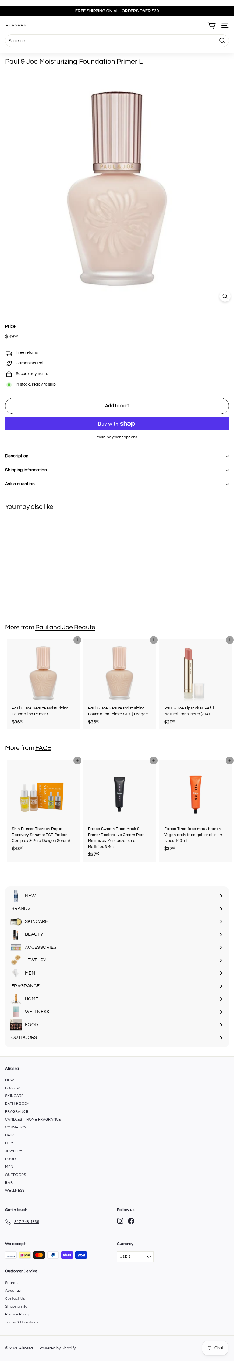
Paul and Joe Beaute (65, 627)
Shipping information (26, 470)
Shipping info (16, 1306)
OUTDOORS (15, 1175)
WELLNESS (15, 1191)
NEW (9, 1080)
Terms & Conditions (21, 1322)
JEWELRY (13, 1151)
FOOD (10, 1159)
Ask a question (20, 484)
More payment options (117, 437)
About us (13, 1291)
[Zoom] (225, 296)
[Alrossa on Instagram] (120, 1221)
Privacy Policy (17, 1314)
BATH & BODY (17, 1104)
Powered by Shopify (57, 1348)
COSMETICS (15, 1127)
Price (10, 326)
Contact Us (15, 1299)
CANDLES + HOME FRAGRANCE (33, 1119)
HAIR (9, 1135)
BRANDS (12, 1088)
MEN (9, 1167)
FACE (43, 748)
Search (11, 1283)
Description (17, 456)
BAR (9, 1183)
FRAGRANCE (16, 1112)
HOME (10, 1143)
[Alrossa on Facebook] (131, 1221)
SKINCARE (14, 1096)
